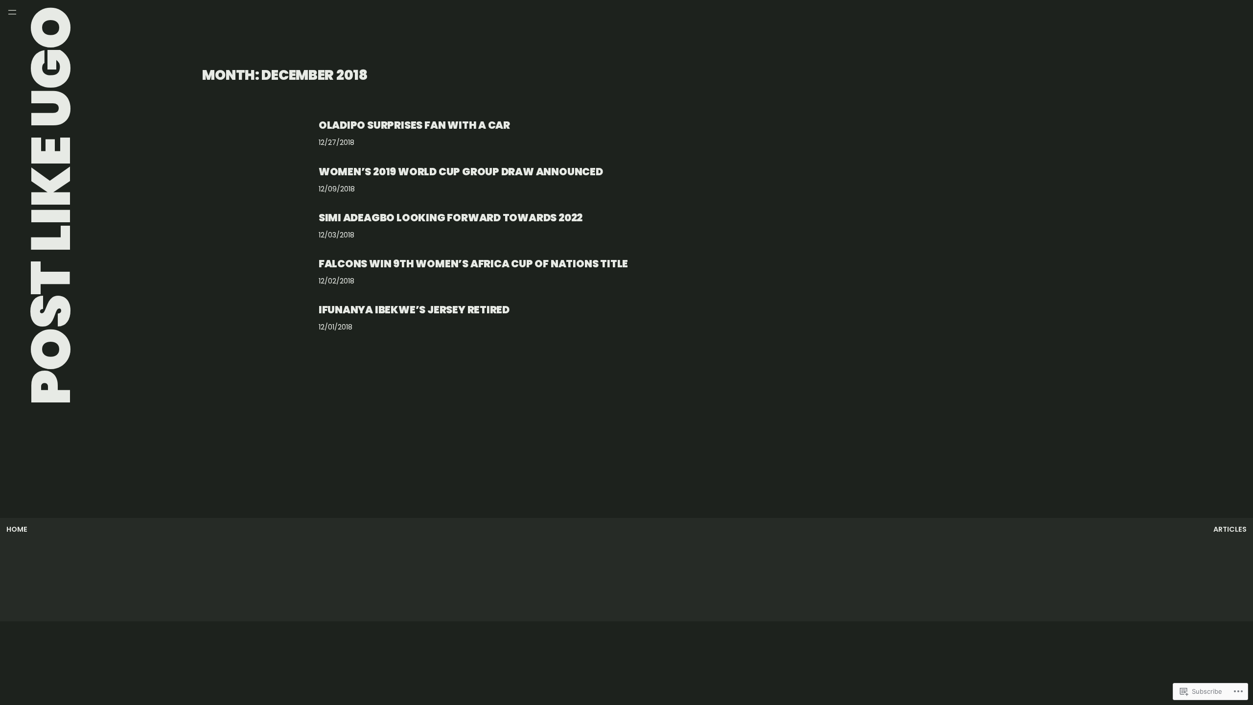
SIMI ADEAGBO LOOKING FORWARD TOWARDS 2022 (450, 217)
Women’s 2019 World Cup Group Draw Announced (461, 171)
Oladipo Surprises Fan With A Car (414, 125)
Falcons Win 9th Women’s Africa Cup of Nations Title (473, 263)
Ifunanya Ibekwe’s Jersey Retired (414, 309)
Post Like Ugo (50, 205)
